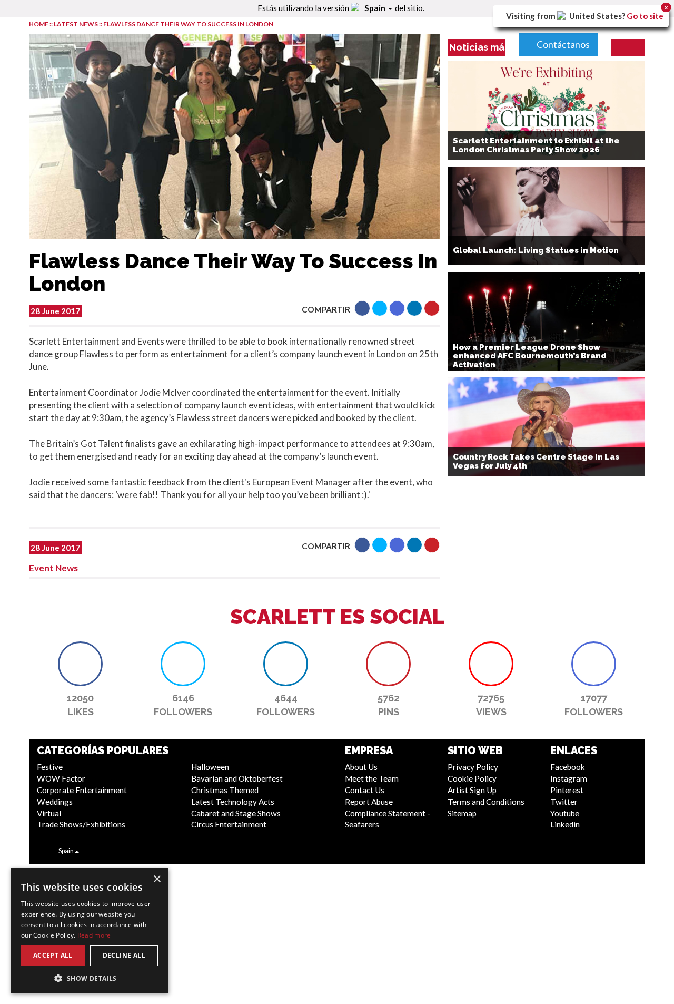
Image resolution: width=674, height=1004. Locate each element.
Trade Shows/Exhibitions (81, 824)
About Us (361, 767)
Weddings (55, 801)
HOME (38, 24)
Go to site (645, 16)
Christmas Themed (225, 790)
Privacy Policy (473, 767)
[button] (362, 308)
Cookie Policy (472, 778)
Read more (94, 935)
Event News (53, 567)
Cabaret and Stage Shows (236, 813)
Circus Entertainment (228, 824)
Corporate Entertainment (82, 790)
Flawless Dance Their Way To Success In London (188, 24)
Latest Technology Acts (232, 801)
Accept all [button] (53, 955)
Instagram (568, 778)
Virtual (49, 813)
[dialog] (89, 930)
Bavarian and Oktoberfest (237, 778)
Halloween (210, 767)
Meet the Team (372, 778)
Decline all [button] (124, 955)
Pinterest (566, 790)
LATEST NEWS (76, 24)
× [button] (157, 879)
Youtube (564, 813)
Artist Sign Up (472, 790)
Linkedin (565, 824)
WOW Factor (61, 778)
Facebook (567, 767)
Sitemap (462, 813)
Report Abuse (369, 801)
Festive (50, 767)
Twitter (564, 801)
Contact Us (364, 790)
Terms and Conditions (486, 801)
